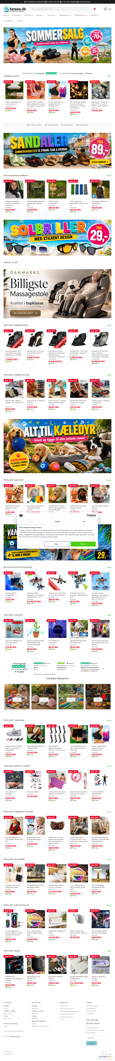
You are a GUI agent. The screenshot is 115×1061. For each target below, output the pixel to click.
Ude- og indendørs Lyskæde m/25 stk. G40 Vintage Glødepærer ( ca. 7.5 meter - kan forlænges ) (78, 105)
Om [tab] (84, 521)
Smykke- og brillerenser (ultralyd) (98, 977)
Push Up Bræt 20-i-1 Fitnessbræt (11, 793)
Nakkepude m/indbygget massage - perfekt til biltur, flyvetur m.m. (13, 203)
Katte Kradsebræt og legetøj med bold (100, 507)
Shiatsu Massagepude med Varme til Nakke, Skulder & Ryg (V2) (14, 839)
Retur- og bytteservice (66, 1008)
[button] (11, 696)
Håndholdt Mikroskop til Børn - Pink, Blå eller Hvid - (78, 641)
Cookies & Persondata (66, 1017)
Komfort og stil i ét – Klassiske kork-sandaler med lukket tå (57, 401)
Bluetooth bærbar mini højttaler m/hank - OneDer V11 (78, 932)
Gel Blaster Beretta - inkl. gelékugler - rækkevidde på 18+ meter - (79, 595)
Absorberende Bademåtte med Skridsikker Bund (79, 977)
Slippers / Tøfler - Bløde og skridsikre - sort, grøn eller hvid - (14, 402)
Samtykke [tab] (30, 521)
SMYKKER (94, 15)
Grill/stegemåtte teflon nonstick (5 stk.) (33, 977)
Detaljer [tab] (57, 521)
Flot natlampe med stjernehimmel (54, 641)
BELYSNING (16, 15)
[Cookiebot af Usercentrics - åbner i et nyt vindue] (88, 515)
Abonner (91, 1043)
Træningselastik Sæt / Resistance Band (98, 793)
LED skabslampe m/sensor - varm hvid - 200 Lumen (56, 886)
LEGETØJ (39, 15)
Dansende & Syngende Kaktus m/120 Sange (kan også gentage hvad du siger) (35, 642)
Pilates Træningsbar (33, 792)
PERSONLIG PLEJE (80, 15)
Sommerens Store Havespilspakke (54, 202)
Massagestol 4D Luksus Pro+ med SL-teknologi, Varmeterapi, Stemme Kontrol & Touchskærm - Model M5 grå (100, 354)
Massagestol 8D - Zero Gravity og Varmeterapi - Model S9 (35, 352)
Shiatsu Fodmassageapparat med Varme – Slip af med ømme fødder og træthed (100, 839)
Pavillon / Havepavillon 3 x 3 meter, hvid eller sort (13, 103)
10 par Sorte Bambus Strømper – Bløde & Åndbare (35, 747)
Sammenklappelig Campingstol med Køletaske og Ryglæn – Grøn (36, 203)
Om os (62, 1020)
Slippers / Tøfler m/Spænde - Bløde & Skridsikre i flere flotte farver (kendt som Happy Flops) (36, 104)
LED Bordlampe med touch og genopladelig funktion (35, 886)
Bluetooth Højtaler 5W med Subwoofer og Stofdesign (99, 932)
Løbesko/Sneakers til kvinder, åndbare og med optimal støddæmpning (13, 748)
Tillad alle (83, 544)
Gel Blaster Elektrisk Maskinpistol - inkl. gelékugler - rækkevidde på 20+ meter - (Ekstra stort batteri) (101, 596)
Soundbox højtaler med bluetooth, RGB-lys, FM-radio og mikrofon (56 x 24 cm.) (13, 933)
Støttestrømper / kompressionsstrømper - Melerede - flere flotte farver (57, 748)
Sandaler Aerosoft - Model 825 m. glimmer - (36, 401)
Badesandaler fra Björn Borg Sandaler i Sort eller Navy (78, 401)
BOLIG (5, 15)
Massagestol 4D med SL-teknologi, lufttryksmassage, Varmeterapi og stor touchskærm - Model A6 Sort (57, 354)
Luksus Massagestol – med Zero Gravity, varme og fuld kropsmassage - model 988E (13, 353)
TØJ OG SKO (50, 15)
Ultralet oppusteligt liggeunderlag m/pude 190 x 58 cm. (78, 203)
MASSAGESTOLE (64, 15)
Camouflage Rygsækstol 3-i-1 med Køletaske (100, 202)
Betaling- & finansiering (67, 1014)
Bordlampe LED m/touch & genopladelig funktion (12, 886)
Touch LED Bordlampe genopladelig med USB (98, 886)
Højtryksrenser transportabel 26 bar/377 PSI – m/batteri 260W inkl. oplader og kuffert (100, 104)
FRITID (19, 21)
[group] (17, 696)
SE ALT (109, 76)
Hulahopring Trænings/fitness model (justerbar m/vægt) (78, 793)
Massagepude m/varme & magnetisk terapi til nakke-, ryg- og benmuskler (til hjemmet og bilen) (56, 840)
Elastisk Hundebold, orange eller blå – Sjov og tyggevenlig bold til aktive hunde (57, 507)
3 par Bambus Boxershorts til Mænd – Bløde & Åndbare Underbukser (78, 748)
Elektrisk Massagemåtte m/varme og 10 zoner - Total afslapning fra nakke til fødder (78, 839)
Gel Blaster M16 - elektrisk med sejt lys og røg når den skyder (57, 594)
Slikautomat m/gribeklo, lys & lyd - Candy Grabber (13, 641)
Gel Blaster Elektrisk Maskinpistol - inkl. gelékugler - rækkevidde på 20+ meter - (36, 595)
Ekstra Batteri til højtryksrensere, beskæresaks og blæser (14, 978)
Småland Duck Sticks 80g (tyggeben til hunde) (12, 507)
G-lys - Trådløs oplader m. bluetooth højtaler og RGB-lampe (78, 887)
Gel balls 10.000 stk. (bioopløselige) (11, 594)
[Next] (111, 98)
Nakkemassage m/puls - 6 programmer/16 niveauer (34, 838)
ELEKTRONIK (8, 21)
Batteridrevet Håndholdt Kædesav (56, 977)
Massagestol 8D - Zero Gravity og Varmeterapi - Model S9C (78, 352)
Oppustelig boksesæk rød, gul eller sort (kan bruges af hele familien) (100, 642)
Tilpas (56, 544)
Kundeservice (64, 1006)
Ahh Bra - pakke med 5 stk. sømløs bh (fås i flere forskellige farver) (56, 104)
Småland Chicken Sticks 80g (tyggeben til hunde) (78, 507)
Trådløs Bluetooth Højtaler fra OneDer (57, 932)
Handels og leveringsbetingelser (69, 1011)
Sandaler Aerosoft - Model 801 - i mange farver (100, 401)
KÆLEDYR (28, 15)
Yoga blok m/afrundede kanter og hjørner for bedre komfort (57, 793)
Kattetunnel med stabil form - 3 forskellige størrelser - (35, 507)
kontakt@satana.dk (14, 1036)
